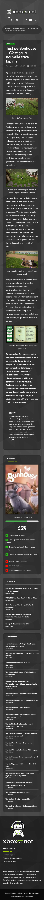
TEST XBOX (10, 44)
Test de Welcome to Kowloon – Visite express (22, 750)
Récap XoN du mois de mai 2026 (17, 624)
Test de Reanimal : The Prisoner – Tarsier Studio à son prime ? (21, 715)
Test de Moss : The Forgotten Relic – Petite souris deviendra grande (21, 734)
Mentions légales (9, 855)
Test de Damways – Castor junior (18, 792)
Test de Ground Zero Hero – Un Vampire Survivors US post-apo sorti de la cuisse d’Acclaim (21, 684)
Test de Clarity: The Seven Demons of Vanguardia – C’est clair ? (19, 725)
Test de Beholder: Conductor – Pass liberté (21, 693)
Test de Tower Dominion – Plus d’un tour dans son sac (22, 654)
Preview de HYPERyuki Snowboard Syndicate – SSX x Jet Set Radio (18, 615)
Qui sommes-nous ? (10, 861)
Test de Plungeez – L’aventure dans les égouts (22, 757)
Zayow (12, 412)
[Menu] (9, 18)
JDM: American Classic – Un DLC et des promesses (20, 606)
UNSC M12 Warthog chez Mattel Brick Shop (21, 598)
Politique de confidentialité (12, 858)
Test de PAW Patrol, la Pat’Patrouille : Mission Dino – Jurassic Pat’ (19, 784)
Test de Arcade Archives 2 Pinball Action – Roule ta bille (21, 673)
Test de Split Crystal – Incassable (18, 799)
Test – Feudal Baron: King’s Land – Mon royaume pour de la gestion (20, 774)
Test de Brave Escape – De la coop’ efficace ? (22, 806)
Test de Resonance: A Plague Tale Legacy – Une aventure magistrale (21, 645)
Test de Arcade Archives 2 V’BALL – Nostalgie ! (19, 664)
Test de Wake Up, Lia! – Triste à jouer (19, 743)
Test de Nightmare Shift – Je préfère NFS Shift (21, 765)
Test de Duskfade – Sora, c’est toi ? (18, 707)
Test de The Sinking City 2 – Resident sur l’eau (22, 700)
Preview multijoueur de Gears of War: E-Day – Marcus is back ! (22, 589)
